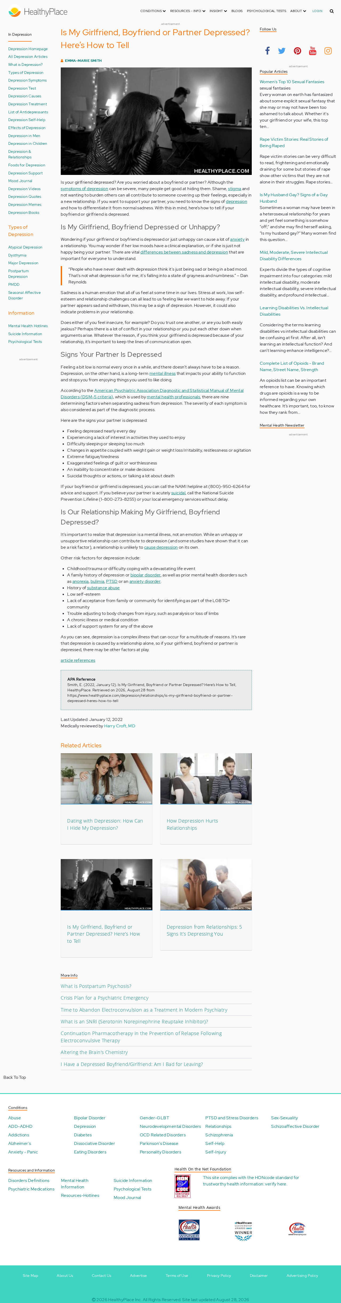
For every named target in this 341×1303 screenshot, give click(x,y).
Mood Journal (20, 180)
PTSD (112, 581)
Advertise (138, 1275)
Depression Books (23, 212)
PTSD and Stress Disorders (231, 1118)
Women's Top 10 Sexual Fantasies (292, 82)
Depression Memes (24, 204)
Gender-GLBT (154, 1118)
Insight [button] (217, 11)
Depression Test (22, 88)
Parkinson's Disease (159, 1143)
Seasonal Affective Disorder (24, 295)
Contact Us (101, 1275)
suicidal (178, 493)
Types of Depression (26, 72)
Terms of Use (177, 1275)
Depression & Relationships (19, 154)
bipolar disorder (146, 575)
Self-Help (214, 1143)
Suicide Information (25, 333)
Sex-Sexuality (284, 1118)
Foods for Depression (26, 164)
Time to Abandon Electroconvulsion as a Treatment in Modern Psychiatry (144, 1010)
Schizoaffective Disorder (295, 1126)
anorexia (80, 581)
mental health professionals (173, 397)
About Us (65, 1275)
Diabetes (83, 1135)
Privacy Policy (219, 1275)
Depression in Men (24, 135)
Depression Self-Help (26, 119)
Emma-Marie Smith (83, 60)
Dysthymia (17, 255)
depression (236, 201)
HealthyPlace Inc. (125, 1299)
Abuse (14, 1118)
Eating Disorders (90, 1152)
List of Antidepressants (28, 111)
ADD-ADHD (20, 1126)
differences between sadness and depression (184, 252)
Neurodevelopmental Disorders (170, 1126)
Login (317, 11)
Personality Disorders (160, 1152)
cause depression (161, 547)
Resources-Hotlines (80, 1195)
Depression (85, 1126)
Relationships (218, 1126)
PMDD (14, 284)
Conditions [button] (151, 11)
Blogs (237, 11)
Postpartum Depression (18, 273)
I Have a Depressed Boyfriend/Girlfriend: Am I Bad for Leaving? (132, 1064)
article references (78, 660)
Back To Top (14, 1077)
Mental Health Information (74, 1184)
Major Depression (23, 262)
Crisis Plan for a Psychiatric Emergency (104, 998)
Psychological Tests (266, 11)
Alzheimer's (19, 1143)
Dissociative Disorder (94, 1143)
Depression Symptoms (27, 80)
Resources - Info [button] (186, 11)
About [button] (296, 11)
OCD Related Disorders (163, 1135)
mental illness (162, 373)
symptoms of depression (84, 188)
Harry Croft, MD (119, 726)
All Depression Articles (27, 56)
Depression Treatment (27, 103)
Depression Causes (24, 95)
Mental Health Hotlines (28, 325)
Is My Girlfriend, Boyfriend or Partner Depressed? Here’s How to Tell (103, 934)
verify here (275, 1184)
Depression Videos (24, 188)
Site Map (30, 1275)
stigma (234, 188)
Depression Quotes (24, 196)
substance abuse (103, 588)
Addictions (18, 1135)
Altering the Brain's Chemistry (94, 1052)
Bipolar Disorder (89, 1118)
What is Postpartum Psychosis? (96, 986)
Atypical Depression (25, 247)
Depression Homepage (28, 48)
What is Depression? (25, 64)
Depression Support (25, 172)
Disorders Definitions (28, 1180)
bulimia (97, 581)
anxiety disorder (145, 581)
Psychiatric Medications (31, 1189)
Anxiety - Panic (23, 1152)
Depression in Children (27, 143)
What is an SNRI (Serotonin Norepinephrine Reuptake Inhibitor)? (134, 1021)
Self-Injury (215, 1152)
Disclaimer (259, 1275)
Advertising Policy (302, 1275)
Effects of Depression (27, 127)
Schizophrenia (219, 1135)
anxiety (237, 239)
